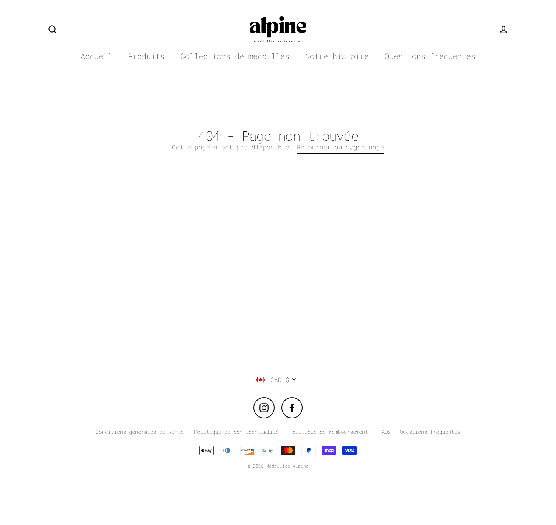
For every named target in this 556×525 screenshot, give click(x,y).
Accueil (96, 56)
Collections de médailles (234, 56)
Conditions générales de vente (139, 431)
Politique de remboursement (328, 431)
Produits (146, 56)
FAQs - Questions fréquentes (419, 431)
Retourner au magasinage (340, 147)
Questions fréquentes (430, 56)
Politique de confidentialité (236, 431)
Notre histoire (337, 56)
